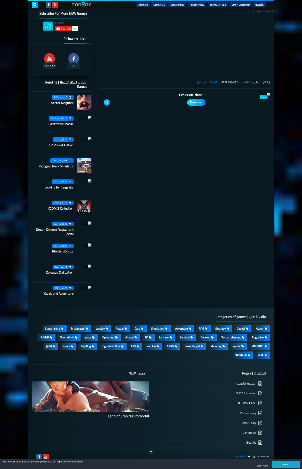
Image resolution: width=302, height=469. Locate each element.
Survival (184, 337)
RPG (201, 328)
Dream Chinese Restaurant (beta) (55, 231)
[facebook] (48, 5)
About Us (143, 4)
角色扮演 (241, 355)
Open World (67, 337)
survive (151, 346)
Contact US (159, 4)
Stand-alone (52, 328)
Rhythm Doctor (63, 251)
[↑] (151, 452)
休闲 (49, 346)
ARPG (170, 346)
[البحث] (35, 5)
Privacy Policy (197, 4)
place (88, 337)
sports (236, 346)
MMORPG (257, 346)
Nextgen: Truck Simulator (56, 166)
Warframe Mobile (62, 124)
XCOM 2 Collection (61, 208)
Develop (205, 337)
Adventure (181, 328)
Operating (108, 337)
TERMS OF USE (218, 4)
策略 (261, 355)
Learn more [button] (262, 465)
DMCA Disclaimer (241, 4)
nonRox (239, 456)
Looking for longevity (59, 187)
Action (260, 328)
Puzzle (119, 328)
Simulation (157, 328)
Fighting (86, 346)
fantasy (164, 337)
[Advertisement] (187, 43)
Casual (241, 328)
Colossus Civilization (60, 272)
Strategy (220, 328)
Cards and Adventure (59, 293)
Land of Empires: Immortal (128, 416)
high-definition (111, 346)
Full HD (44, 337)
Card (137, 328)
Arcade (129, 337)
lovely (66, 346)
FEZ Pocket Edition (61, 145)
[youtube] (55, 5)
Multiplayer (78, 328)
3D (146, 337)
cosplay (100, 328)
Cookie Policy (177, 4)
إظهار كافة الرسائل (208, 82)
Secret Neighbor (62, 103)
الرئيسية (259, 4)
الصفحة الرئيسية (246, 383)
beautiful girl (192, 346)
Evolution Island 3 (192, 95)
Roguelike (258, 337)
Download (196, 102)
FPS (133, 346)
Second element (231, 337)
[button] (286, 464)
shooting (216, 346)
